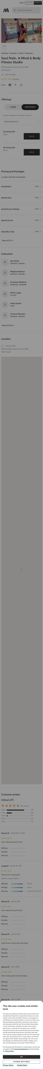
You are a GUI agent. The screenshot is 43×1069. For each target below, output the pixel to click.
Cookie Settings (21, 1062)
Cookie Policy (22, 1065)
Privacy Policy (9, 1051)
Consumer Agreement (21, 1049)
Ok (21, 1057)
